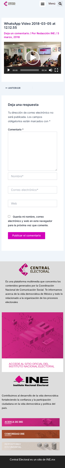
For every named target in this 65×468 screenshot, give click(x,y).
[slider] (29, 70)
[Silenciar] (50, 70)
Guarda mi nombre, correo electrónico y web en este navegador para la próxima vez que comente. (30, 221)
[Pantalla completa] (56, 70)
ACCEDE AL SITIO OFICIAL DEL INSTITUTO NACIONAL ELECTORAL (31, 365)
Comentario (15, 129)
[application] (32, 58)
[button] (43, 4)
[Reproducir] (8, 70)
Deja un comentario (16, 33)
